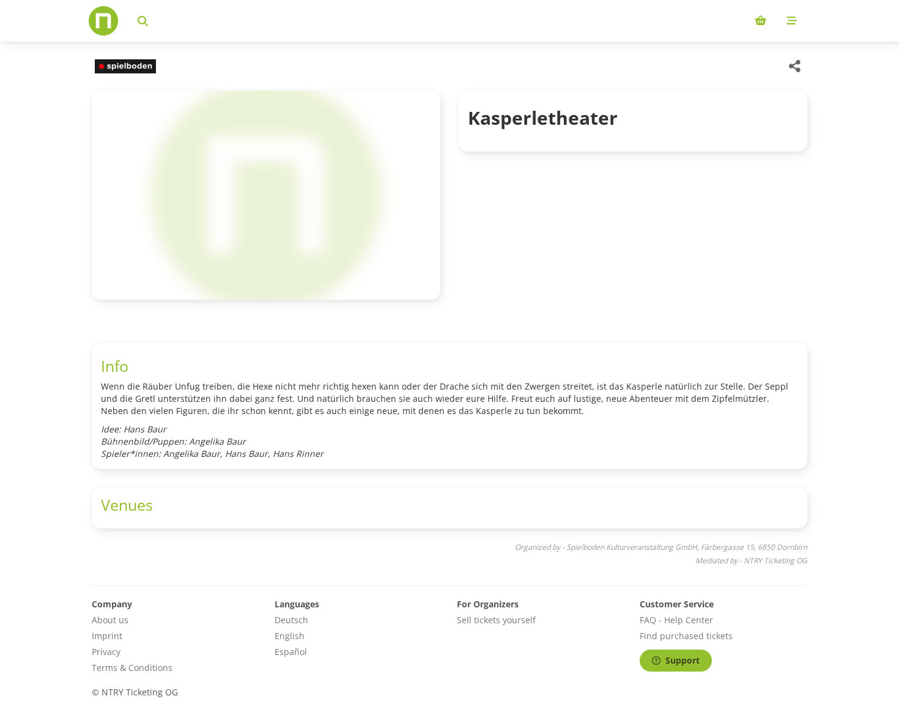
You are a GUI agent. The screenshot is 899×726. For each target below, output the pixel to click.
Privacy (106, 651)
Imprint (107, 636)
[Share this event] (795, 66)
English (290, 636)
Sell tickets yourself (496, 620)
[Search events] (142, 21)
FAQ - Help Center (676, 620)
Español (291, 651)
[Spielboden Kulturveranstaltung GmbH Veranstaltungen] (124, 66)
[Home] (103, 21)
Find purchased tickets (686, 636)
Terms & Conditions (132, 667)
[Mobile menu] (791, 21)
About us (110, 620)
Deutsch (291, 620)
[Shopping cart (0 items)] (760, 21)
